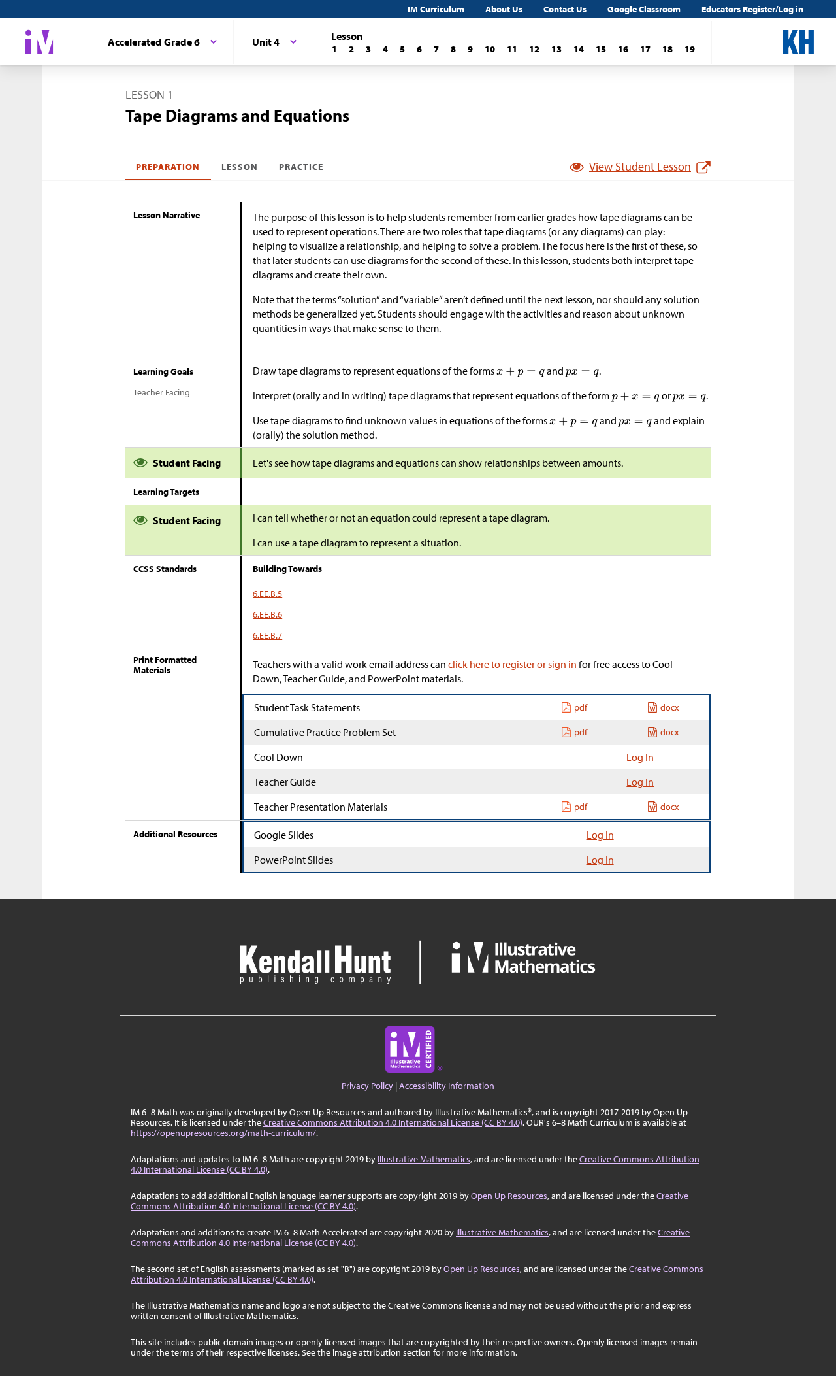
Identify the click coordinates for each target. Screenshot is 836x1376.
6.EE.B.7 (267, 635)
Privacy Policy (367, 1086)
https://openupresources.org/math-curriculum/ (223, 1133)
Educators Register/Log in (752, 9)
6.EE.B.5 (267, 593)
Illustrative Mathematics (424, 1159)
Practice (301, 167)
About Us (503, 9)
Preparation (168, 167)
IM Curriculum (436, 9)
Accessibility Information (446, 1086)
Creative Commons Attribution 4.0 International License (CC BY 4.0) (392, 1122)
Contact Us (565, 9)
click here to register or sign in (512, 664)
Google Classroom (644, 9)
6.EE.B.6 (267, 614)
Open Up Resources (509, 1195)
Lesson (239, 167)
